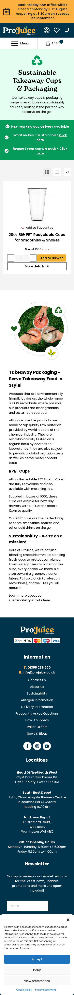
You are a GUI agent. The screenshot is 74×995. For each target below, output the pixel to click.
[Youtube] (47, 746)
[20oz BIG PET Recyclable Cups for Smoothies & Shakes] (37, 203)
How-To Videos (37, 720)
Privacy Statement (45, 989)
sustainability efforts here (29, 600)
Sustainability (37, 693)
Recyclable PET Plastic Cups (41, 479)
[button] (68, 919)
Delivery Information (37, 707)
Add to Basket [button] (51, 258)
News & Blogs (37, 733)
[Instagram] (37, 746)
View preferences (37, 981)
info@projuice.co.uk (39, 672)
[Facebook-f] (27, 746)
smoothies (31, 523)
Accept (37, 959)
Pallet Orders (37, 727)
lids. (50, 488)
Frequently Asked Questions (37, 713)
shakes (46, 523)
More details (35, 266)
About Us (37, 687)
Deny (37, 970)
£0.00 (57, 43)
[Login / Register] (46, 30)
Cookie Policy (24, 989)
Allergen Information (37, 700)
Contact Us (37, 680)
